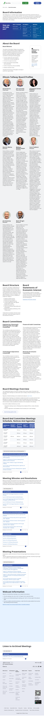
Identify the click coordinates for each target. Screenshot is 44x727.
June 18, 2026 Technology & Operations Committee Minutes (13, 504)
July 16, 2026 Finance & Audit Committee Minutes (13, 497)
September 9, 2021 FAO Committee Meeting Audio (13, 656)
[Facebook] (33, 666)
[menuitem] (5, 673)
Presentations (25, 35)
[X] (36, 666)
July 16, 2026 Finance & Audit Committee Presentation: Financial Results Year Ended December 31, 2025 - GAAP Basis (14, 582)
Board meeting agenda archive (10, 411)
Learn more (29, 395)
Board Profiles (15, 26)
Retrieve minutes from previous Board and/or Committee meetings (16, 604)
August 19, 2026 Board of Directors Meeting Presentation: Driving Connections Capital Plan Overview (14, 572)
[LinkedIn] (38, 666)
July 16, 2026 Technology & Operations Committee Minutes (13, 494)
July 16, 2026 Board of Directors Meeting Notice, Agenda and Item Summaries (14, 469)
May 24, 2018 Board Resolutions (9, 536)
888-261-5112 (34, 65)
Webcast (34, 32)
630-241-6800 (34, 64)
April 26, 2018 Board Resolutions (9, 538)
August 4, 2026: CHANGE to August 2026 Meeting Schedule (13, 463)
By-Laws (24, 26)
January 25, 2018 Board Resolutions (10, 544)
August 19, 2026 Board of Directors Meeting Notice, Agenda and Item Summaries (13, 460)
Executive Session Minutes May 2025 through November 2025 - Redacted (14, 518)
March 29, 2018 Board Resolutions (10, 540)
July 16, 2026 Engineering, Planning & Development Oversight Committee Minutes (13, 499)
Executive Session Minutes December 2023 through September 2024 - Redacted (13, 524)
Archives (34, 26)
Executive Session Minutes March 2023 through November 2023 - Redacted (12, 527)
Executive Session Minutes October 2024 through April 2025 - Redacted (14, 521)
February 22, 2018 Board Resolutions (10, 542)
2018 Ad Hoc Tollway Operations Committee (36, 35)
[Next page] (27, 472)
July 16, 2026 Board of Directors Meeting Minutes (13, 502)
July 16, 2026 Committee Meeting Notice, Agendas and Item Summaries (14, 466)
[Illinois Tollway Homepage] (7, 3)
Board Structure (15, 28)
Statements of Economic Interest (29, 299)
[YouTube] (40, 666)
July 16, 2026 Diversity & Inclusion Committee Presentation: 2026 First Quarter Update (12, 579)
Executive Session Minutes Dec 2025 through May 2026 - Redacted (14, 515)
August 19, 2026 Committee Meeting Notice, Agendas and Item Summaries (14, 457)
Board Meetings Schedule (35, 29)
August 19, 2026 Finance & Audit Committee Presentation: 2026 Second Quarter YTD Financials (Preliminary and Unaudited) (14, 575)
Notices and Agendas (25, 33)
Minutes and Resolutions (25, 29)
